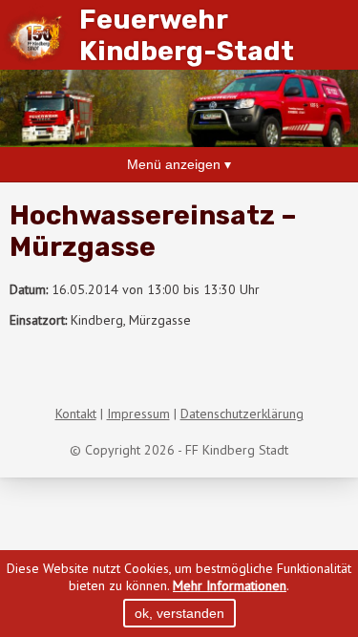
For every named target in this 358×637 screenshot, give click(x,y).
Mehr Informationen (229, 585)
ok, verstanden (179, 613)
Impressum (138, 413)
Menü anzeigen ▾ (179, 164)
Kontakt (75, 413)
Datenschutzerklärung (242, 413)
